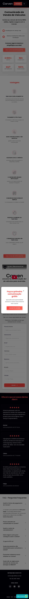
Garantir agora (14, 308)
